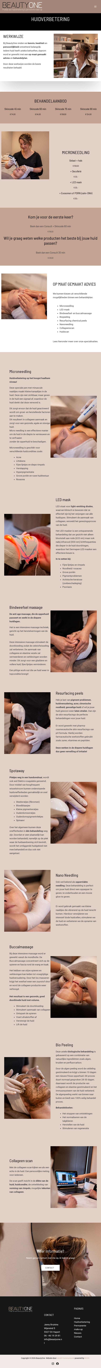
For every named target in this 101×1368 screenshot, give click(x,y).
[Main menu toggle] (95, 7)
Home (77, 1318)
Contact (78, 1336)
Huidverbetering (82, 1322)
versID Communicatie (65, 1358)
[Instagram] (53, 1363)
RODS (87, 1358)
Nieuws (77, 1333)
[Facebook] (57, 1363)
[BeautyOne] (22, 6)
